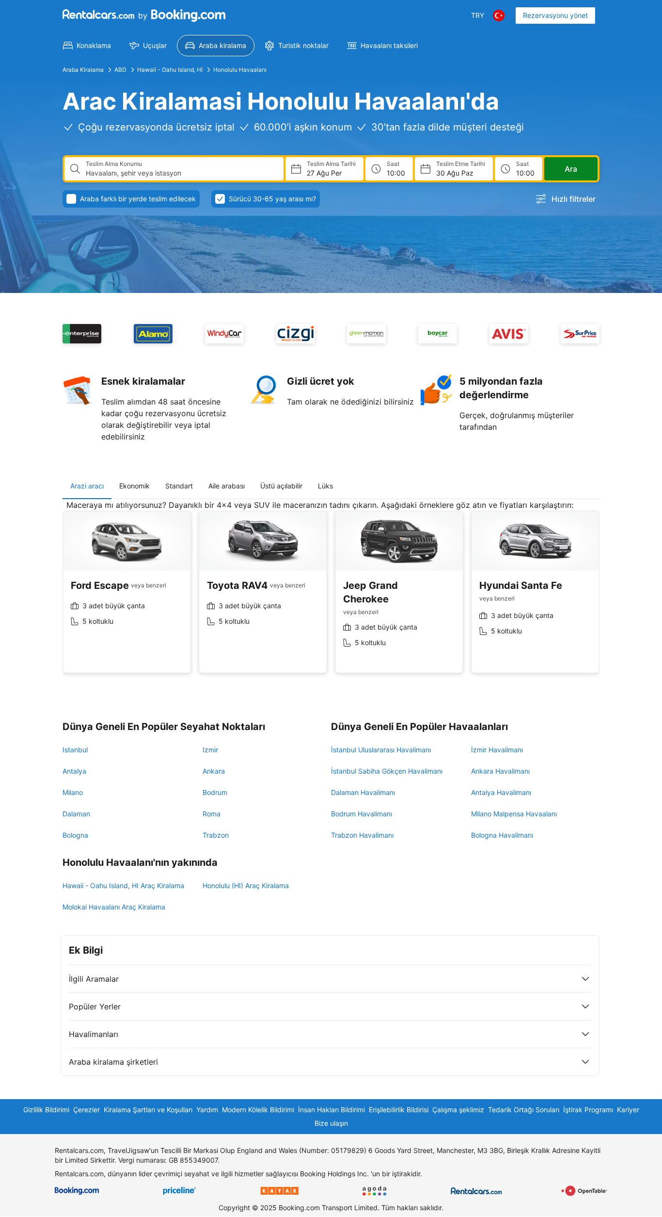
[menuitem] (87, 45)
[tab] (87, 486)
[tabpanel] (331, 594)
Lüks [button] (325, 486)
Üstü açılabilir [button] (281, 486)
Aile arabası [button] (226, 486)
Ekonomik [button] (134, 486)
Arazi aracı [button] (87, 486)
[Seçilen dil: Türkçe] (498, 15)
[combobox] (181, 173)
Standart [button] (179, 486)
